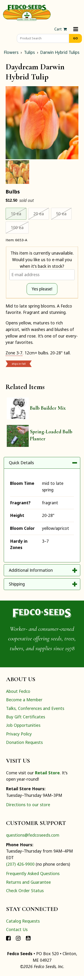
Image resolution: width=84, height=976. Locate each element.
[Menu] (76, 29)
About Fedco (18, 691)
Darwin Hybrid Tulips (59, 52)
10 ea (18, 213)
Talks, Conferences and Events (35, 708)
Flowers (11, 52)
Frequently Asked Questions (33, 873)
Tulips (29, 52)
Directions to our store (28, 804)
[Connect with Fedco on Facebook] (8, 938)
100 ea (20, 227)
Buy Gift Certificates (25, 717)
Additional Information (31, 570)
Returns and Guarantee (28, 882)
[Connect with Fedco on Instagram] (18, 938)
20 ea (41, 213)
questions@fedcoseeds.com (32, 835)
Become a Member (24, 699)
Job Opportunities (23, 725)
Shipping (17, 584)
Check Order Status (25, 890)
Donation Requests (24, 742)
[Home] (27, 12)
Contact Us (17, 929)
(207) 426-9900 (20, 864)
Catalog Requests (23, 921)
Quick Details (21, 462)
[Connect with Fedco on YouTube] (28, 938)
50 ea (64, 213)
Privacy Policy (19, 734)
